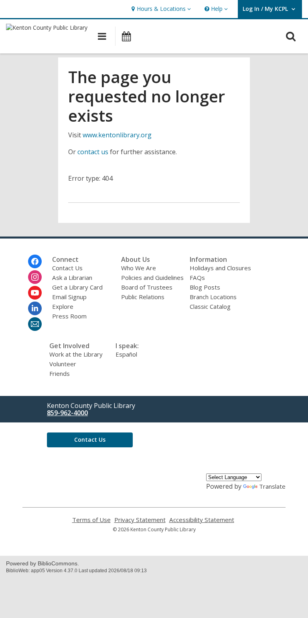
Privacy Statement (140, 520)
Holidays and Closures (220, 268)
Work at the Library (76, 354)
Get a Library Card (77, 287)
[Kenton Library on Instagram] (35, 277)
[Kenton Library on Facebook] (35, 261)
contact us (92, 151)
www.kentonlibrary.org (117, 135)
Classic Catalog (210, 306)
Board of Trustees (146, 287)
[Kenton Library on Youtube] (35, 293)
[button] (160, 9)
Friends (59, 373)
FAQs (197, 277)
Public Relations (142, 297)
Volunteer (62, 364)
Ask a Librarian (72, 277)
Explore (62, 306)
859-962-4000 (67, 412)
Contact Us (67, 268)
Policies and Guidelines (152, 277)
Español (126, 354)
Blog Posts (205, 287)
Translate (272, 486)
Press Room (69, 316)
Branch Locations (213, 297)
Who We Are (138, 268)
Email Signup (69, 297)
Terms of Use (91, 520)
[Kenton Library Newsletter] (35, 324)
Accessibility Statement (201, 520)
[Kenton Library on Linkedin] (35, 308)
